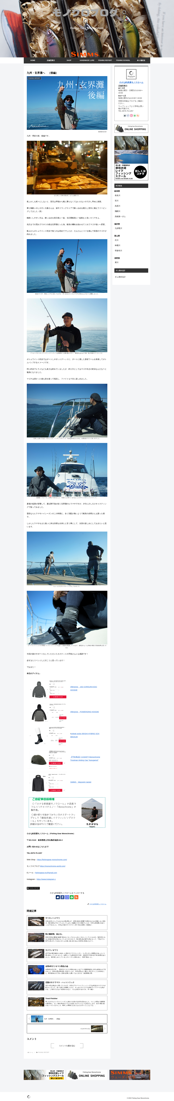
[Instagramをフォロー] (67, 897)
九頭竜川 (118, 228)
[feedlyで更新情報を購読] (72, 897)
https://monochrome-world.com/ (52, 866)
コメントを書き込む (67, 1046)
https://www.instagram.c (46, 879)
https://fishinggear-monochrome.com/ (52, 860)
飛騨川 (117, 211)
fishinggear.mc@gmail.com (46, 873)
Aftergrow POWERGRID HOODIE (84, 712)
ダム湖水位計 (120, 277)
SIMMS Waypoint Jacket (80, 782)
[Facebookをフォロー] (62, 897)
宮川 (116, 201)
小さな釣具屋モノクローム (131, 82)
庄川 (116, 240)
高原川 (117, 206)
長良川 (117, 195)
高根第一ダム (120, 216)
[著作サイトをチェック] (58, 897)
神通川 (117, 245)
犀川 (116, 262)
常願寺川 (118, 251)
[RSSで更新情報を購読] (76, 897)
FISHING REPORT (34, 888)
